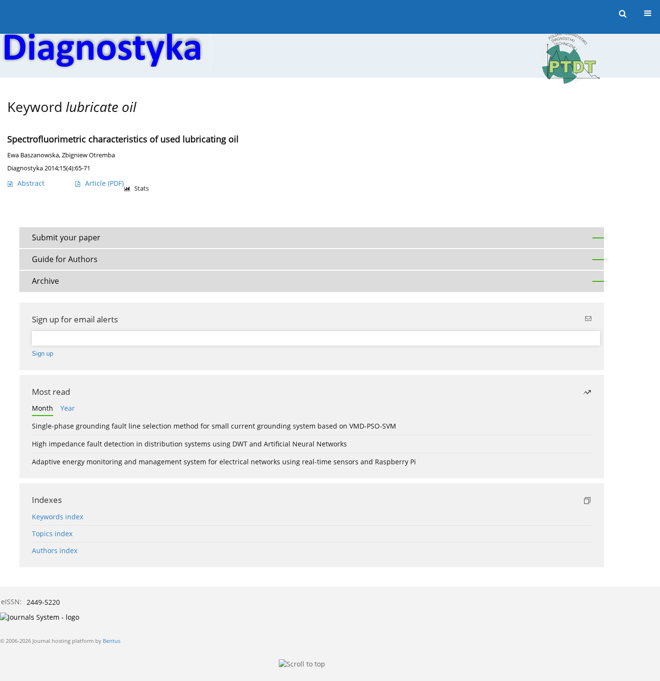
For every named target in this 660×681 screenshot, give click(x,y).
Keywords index (57, 516)
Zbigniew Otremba (88, 155)
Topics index (52, 533)
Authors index (54, 550)
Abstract (30, 183)
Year (67, 408)
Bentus (111, 640)
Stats (141, 188)
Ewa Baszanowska (33, 155)
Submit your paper (66, 237)
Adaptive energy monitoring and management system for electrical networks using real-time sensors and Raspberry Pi (224, 461)
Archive (45, 281)
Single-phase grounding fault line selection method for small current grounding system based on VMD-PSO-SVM (214, 426)
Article (104, 183)
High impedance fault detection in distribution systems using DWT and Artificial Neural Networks (189, 443)
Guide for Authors (65, 259)
